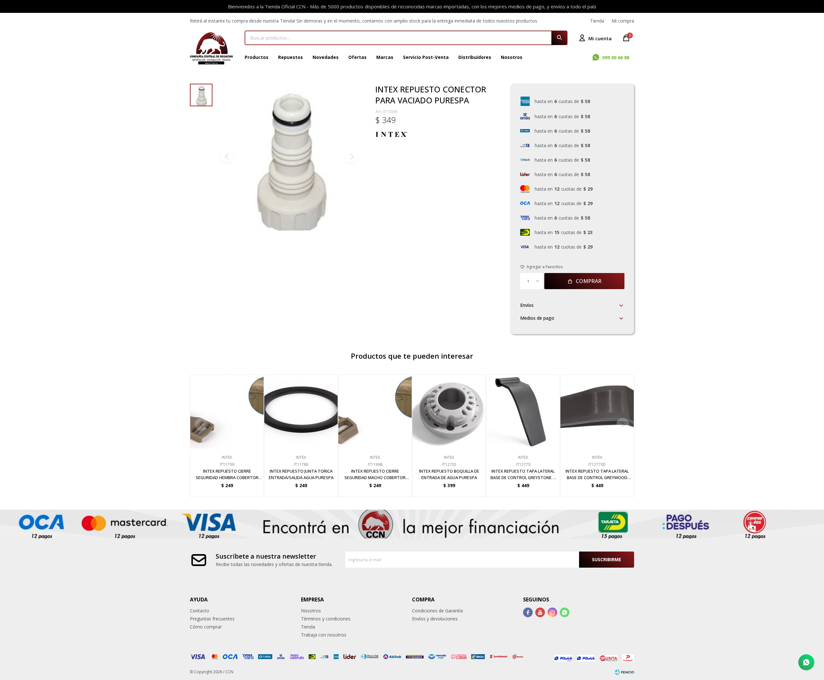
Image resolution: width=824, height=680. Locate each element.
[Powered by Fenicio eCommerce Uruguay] (624, 672)
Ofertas (357, 57)
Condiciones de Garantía (437, 611)
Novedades (326, 57)
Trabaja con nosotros (323, 635)
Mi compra (623, 21)
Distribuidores (474, 57)
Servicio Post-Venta (426, 57)
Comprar (589, 281)
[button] (559, 38)
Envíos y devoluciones (435, 619)
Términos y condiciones (326, 619)
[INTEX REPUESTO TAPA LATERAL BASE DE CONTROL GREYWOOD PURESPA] (597, 411)
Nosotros (511, 57)
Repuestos (290, 57)
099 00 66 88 (615, 57)
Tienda (597, 21)
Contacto (199, 611)
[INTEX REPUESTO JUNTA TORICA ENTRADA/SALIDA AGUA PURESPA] (301, 411)
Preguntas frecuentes (212, 619)
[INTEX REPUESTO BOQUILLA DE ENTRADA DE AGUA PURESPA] (449, 411)
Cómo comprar (206, 627)
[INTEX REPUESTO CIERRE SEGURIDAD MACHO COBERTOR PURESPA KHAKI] (375, 411)
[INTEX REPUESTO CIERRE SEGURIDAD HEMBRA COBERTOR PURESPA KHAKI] (227, 411)
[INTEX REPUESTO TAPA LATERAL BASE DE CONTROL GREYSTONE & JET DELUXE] (523, 411)
